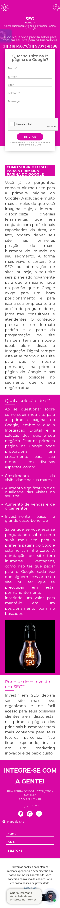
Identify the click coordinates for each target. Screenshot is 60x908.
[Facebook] (20, 814)
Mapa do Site (15, 821)
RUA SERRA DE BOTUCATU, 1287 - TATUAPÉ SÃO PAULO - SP (30, 795)
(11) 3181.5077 (30, 806)
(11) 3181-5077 (14, 46)
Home (28, 22)
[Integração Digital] (4, 7)
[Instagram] (30, 814)
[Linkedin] (39, 814)
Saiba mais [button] (30, 887)
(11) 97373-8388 (43, 46)
